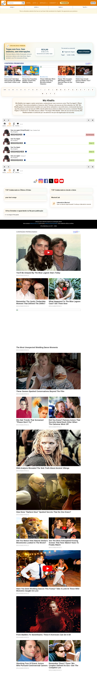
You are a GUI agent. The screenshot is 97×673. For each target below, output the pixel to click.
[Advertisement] (48, 28)
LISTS (35, 3)
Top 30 (84, 7)
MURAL (28, 3)
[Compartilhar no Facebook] (46, 181)
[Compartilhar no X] (51, 181)
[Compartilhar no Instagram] (41, 181)
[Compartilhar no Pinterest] (56, 181)
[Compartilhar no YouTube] (61, 181)
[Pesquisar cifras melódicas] (23, 2)
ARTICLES (43, 3)
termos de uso (34, 223)
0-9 (5, 89)
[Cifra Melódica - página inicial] (4, 3)
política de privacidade (51, 223)
